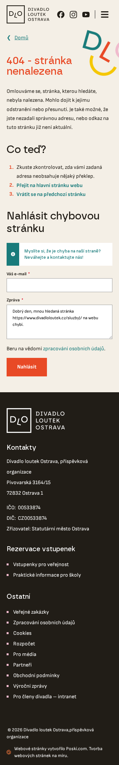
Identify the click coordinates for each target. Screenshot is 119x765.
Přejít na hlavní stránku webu (50, 185)
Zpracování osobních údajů (44, 623)
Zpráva (14, 300)
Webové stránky (30, 748)
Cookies (22, 633)
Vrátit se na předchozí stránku (51, 194)
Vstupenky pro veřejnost (41, 564)
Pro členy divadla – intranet (44, 697)
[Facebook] (60, 14)
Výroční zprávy (30, 686)
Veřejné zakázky (31, 612)
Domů (21, 38)
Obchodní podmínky (36, 675)
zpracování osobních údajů (73, 349)
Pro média (24, 654)
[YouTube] (86, 14)
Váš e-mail (17, 274)
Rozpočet (24, 644)
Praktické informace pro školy (47, 575)
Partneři (22, 665)
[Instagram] (73, 14)
